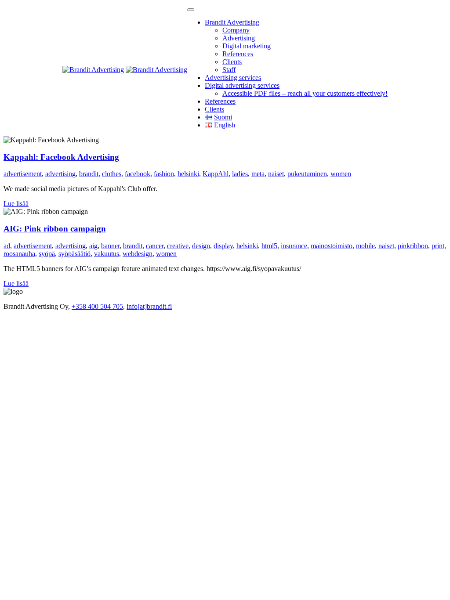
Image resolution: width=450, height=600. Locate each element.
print (438, 245)
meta (258, 173)
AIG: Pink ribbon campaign (55, 228)
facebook (137, 173)
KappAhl (216, 173)
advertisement (23, 173)
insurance (294, 245)
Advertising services (233, 77)
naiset (276, 173)
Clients (232, 61)
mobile (365, 245)
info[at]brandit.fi (149, 306)
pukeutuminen (307, 173)
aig (93, 245)
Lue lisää (16, 203)
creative (178, 245)
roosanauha (19, 253)
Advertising (238, 38)
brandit (88, 173)
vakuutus (106, 253)
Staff (229, 69)
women (340, 173)
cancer (154, 245)
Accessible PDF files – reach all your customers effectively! (305, 93)
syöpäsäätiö (74, 253)
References (237, 54)
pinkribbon (413, 245)
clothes (111, 173)
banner (110, 245)
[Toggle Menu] (190, 9)
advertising (60, 173)
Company (236, 30)
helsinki (188, 173)
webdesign (137, 253)
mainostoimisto (331, 245)
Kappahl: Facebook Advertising (61, 157)
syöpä (47, 253)
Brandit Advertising (232, 22)
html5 (269, 245)
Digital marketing (246, 46)
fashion (164, 173)
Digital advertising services (242, 85)
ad (7, 245)
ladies (240, 173)
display (223, 245)
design (201, 245)
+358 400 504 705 (97, 306)
